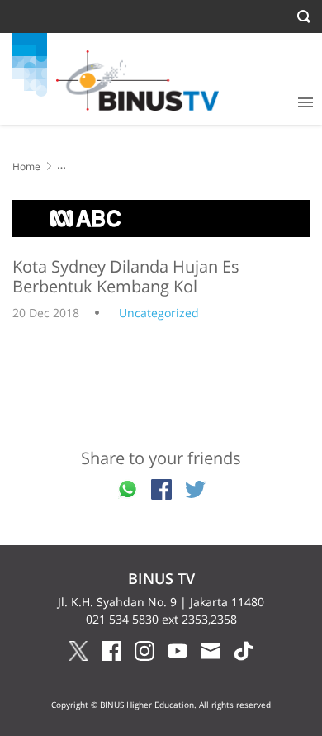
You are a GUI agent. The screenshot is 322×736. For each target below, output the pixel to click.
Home (26, 166)
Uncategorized (159, 313)
